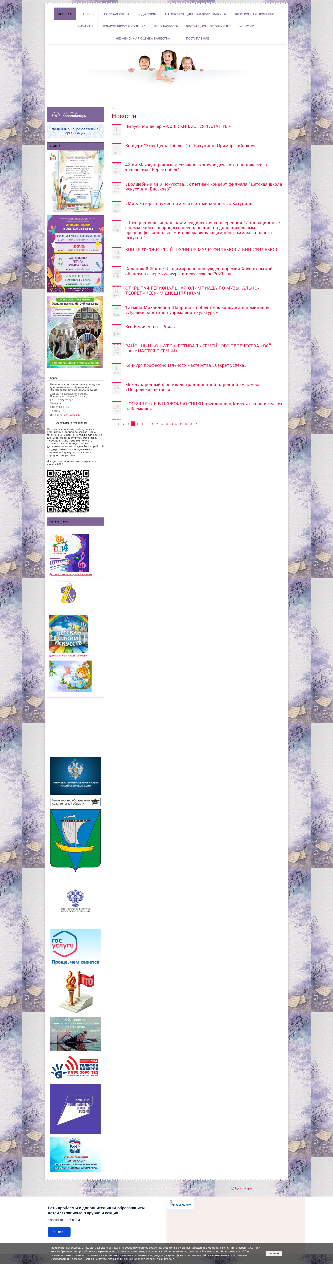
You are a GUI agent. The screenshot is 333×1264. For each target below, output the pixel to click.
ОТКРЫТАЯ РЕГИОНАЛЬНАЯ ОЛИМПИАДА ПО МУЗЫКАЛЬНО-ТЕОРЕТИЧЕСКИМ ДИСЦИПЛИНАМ (192, 290)
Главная (115, 108)
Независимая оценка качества (143, 38)
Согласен (273, 1253)
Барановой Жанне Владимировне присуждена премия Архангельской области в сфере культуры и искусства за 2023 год (199, 271)
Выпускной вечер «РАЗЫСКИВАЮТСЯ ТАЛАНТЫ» (178, 126)
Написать (59, 1232)
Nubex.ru (111, 1192)
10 (162, 423)
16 (190, 423)
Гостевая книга (115, 14)
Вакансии (85, 26)
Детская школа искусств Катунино (70, 574)
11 (167, 423)
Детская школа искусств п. (63, 655)
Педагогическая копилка (124, 26)
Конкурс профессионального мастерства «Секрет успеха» (186, 365)
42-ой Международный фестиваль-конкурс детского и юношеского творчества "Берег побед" (196, 167)
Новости (65, 14)
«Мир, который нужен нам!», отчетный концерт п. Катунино (188, 203)
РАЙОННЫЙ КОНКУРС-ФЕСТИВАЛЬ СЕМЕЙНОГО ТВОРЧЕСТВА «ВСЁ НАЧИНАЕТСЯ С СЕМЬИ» (198, 348)
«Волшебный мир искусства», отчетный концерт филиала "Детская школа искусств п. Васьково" (203, 186)
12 (171, 423)
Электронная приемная (254, 14)
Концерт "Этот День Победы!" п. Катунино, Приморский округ (190, 145)
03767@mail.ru (71, 415)
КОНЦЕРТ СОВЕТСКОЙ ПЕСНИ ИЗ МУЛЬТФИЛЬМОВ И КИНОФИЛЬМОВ (201, 249)
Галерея (87, 14)
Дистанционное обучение (208, 26)
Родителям (147, 14)
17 (195, 423)
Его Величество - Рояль (150, 326)
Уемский (83, 655)
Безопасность (166, 26)
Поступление (197, 38)
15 (186, 423)
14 (181, 423)
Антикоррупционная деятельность (195, 14)
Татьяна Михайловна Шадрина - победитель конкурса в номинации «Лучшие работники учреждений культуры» (197, 309)
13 (176, 423)
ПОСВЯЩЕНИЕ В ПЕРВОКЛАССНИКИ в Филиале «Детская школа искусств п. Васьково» (203, 406)
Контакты (247, 26)
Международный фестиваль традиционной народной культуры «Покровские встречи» (192, 387)
